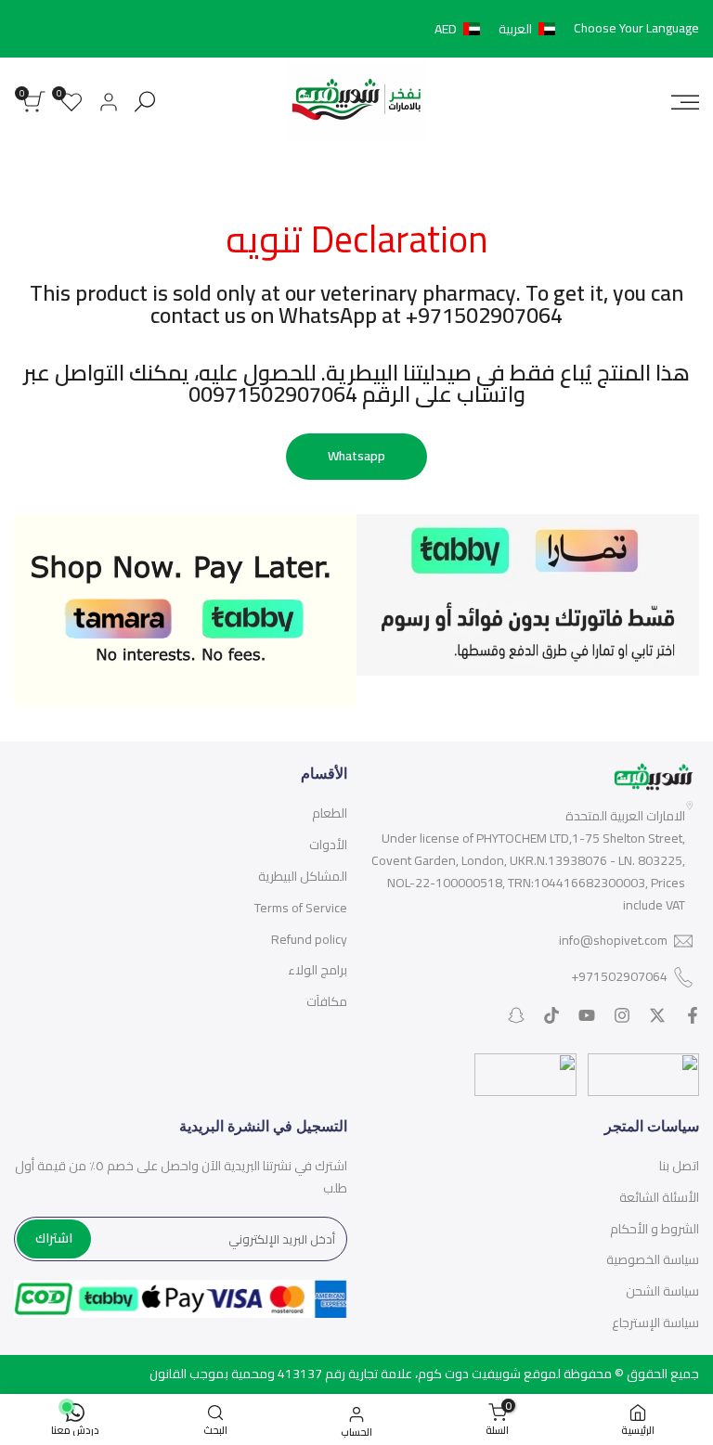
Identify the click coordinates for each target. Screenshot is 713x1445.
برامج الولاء (317, 970)
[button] (498, 28)
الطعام (329, 813)
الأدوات (328, 844)
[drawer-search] (145, 101)
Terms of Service (300, 908)
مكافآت (326, 1001)
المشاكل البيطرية (302, 876)
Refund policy (309, 939)
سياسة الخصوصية (652, 1259)
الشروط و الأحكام (654, 1229)
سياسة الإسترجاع (655, 1322)
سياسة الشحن (662, 1291)
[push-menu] (685, 102)
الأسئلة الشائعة (659, 1197)
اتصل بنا (679, 1166)
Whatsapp (356, 456)
